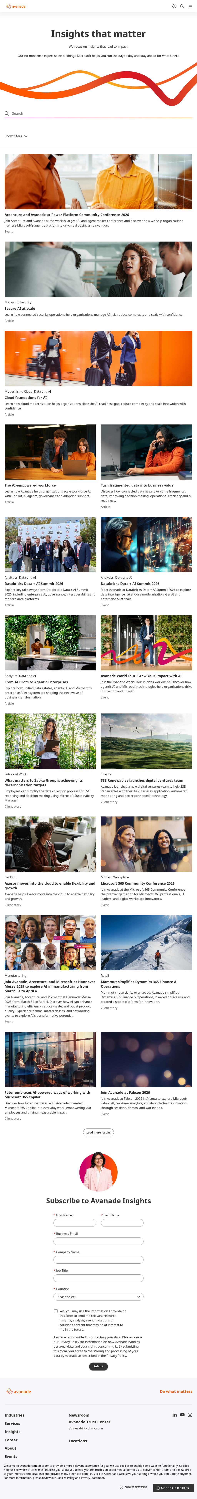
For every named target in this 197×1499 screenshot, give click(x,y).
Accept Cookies (175, 1488)
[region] (98, 1479)
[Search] (182, 6)
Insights (12, 1431)
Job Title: (60, 1270)
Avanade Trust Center (89, 1421)
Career (11, 1440)
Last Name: (110, 1215)
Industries (14, 1415)
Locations (78, 1440)
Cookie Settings (135, 1487)
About (10, 1448)
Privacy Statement (92, 1478)
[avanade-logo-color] (16, 6)
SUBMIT (98, 1366)
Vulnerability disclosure (86, 1428)
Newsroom (79, 1415)
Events (11, 1456)
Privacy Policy (69, 1342)
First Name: (63, 1215)
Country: (61, 1289)
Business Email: (65, 1234)
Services (12, 1423)
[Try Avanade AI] (174, 6)
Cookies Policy (65, 1478)
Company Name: (66, 1252)
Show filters (13, 136)
